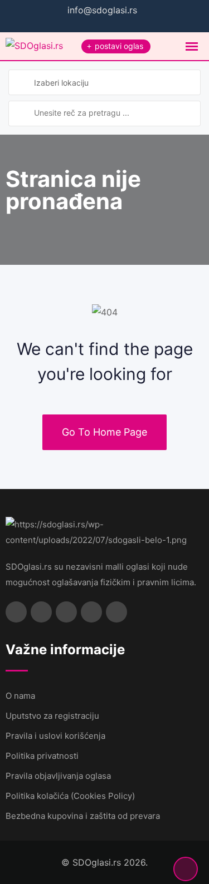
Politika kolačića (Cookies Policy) (70, 796)
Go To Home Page (104, 432)
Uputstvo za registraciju (52, 715)
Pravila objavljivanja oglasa (58, 776)
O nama (20, 695)
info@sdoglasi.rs (102, 10)
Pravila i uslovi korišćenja (55, 735)
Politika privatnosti (42, 755)
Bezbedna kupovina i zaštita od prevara (83, 816)
